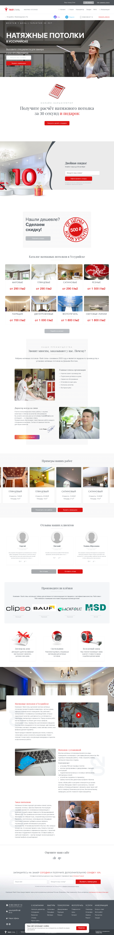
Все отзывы (44, 571)
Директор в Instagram (27, 437)
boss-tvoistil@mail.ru (44, 416)
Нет (59, 858)
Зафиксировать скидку (78, 179)
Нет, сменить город (103, 2)
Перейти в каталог (57, 331)
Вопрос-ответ (99, 909)
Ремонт (88, 918)
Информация (101, 905)
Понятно (81, 928)
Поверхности (76, 909)
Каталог (62, 9)
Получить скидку (38, 238)
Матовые (50, 915)
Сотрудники (35, 912)
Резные (59, 915)
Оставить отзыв (70, 571)
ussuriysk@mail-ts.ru (15, 911)
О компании (37, 905)
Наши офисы (14, 918)
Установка (89, 912)
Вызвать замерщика (19, 63)
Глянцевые (50, 912)
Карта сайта (35, 920)
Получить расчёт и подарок (57, 123)
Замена (88, 915)
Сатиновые (50, 909)
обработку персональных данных (71, 886)
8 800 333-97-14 (15, 905)
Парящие (60, 912)
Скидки (88, 9)
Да (54, 858)
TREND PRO (98, 932)
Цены (73, 912)
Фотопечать (77, 905)
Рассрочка (98, 915)
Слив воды (89, 909)
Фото (95, 9)
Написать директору (38, 909)
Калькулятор (80, 9)
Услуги (89, 905)
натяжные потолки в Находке (98, 892)
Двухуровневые (62, 909)
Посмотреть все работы (44, 510)
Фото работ (99, 912)
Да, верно (88, 2)
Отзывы (33, 918)
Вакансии (34, 915)
